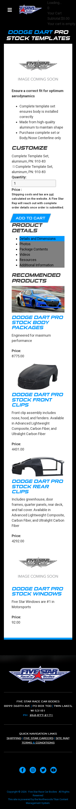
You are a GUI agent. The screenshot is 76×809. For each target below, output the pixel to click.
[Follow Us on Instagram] (33, 770)
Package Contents (33, 249)
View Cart (54, 29)
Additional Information (36, 265)
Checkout (54, 34)
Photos (25, 244)
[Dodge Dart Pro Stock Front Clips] (38, 377)
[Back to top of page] (68, 800)
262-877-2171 (41, 715)
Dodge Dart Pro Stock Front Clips (37, 400)
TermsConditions (38, 742)
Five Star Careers (38, 738)
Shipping (14, 738)
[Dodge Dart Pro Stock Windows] (38, 567)
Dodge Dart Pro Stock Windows (37, 591)
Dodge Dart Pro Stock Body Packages (37, 323)
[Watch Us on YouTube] (53, 770)
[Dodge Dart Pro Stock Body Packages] (38, 300)
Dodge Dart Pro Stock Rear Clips (37, 486)
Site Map (63, 738)
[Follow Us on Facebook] (22, 770)
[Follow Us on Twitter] (43, 770)
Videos (24, 254)
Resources (27, 260)
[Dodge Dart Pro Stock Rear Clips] (38, 467)
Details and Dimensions (37, 239)
